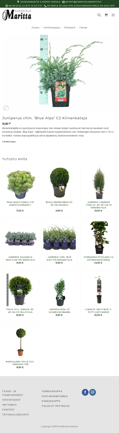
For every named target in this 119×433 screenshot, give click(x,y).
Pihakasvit (69, 27)
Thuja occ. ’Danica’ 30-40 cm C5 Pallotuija (20, 310)
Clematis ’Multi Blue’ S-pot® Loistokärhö (98, 310)
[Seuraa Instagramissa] (92, 392)
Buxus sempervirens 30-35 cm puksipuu (59, 203)
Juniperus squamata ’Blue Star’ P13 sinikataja (20, 258)
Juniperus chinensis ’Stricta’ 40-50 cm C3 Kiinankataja (99, 205)
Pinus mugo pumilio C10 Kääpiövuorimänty (20, 203)
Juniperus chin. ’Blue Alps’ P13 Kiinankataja (59, 258)
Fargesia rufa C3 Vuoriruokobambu (60, 310)
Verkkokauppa (51, 27)
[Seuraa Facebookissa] (85, 392)
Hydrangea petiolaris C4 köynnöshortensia (98, 258)
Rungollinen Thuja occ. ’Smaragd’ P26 (20, 363)
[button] (99, 15)
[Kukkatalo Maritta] (16, 15)
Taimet (83, 27)
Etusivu (35, 27)
